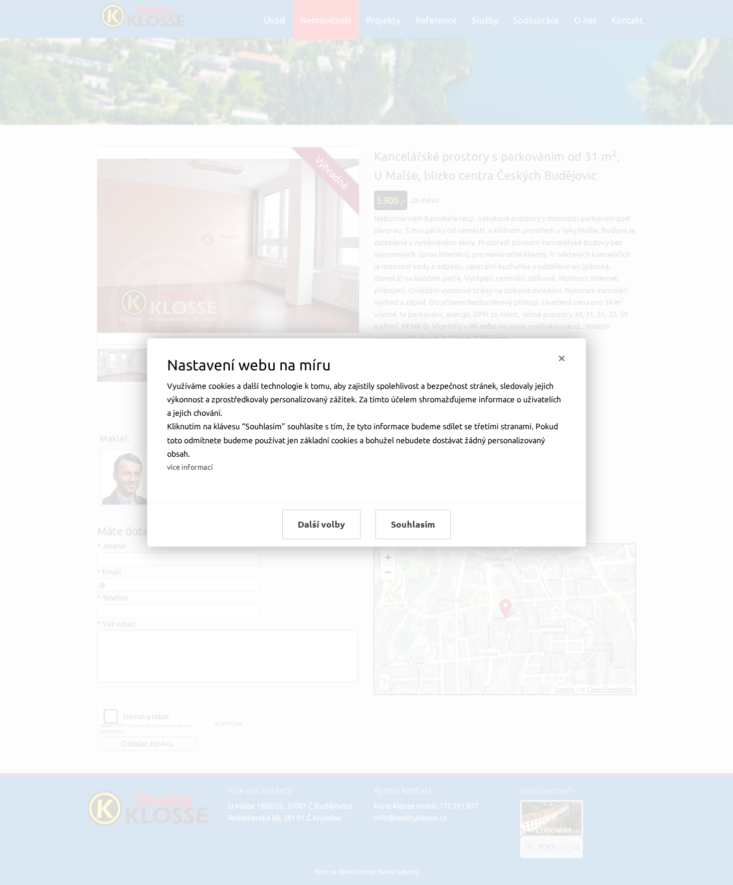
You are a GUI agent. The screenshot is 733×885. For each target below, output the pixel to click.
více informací (190, 467)
